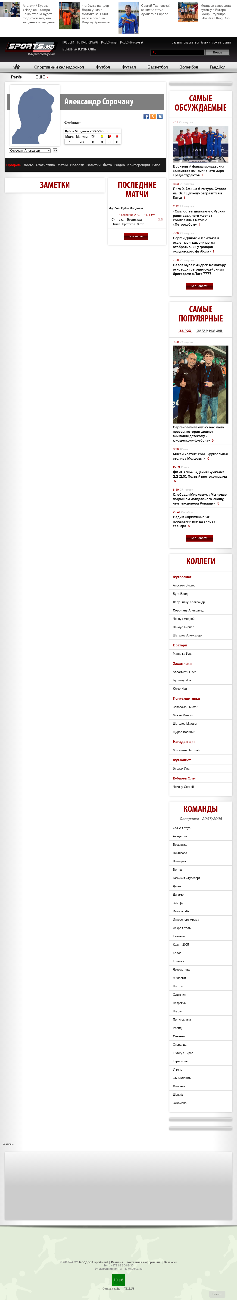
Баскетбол (157, 66)
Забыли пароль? (211, 42)
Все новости (199, 286)
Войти (227, 42)
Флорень (179, 1086)
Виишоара (180, 853)
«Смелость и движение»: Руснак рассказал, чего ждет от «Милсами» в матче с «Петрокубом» (199, 217)
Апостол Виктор (184, 585)
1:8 (160, 219)
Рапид (177, 1028)
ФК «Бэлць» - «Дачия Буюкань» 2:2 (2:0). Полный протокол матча (200, 476)
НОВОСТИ (68, 42)
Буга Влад (180, 593)
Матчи (62, 164)
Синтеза (117, 219)
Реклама (117, 1262)
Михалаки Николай (186, 750)
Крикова (178, 961)
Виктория (179, 861)
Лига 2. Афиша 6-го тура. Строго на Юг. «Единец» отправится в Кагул (199, 193)
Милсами (179, 978)
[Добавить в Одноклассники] (153, 116)
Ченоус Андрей (183, 618)
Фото (107, 164)
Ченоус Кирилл (183, 627)
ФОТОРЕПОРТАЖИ (88, 42)
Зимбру (178, 903)
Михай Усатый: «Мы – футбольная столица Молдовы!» (200, 456)
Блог (156, 164)
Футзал (129, 66)
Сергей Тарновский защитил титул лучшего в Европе (156, 10)
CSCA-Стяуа (181, 828)
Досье (29, 164)
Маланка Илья (183, 653)
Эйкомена (180, 1103)
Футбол (103, 66)
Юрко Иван (180, 688)
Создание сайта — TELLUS (118, 1288)
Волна (177, 869)
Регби (16, 76)
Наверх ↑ (217, 1294)
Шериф (178, 1094)
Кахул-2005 (181, 944)
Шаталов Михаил (185, 723)
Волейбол (188, 66)
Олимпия (179, 994)
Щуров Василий (184, 732)
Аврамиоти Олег (184, 672)
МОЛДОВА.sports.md (93, 1262)
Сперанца (179, 1044)
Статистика (45, 164)
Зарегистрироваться (185, 42)
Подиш (177, 1011)
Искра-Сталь (182, 928)
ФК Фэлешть (182, 1078)
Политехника (182, 1019)
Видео (119, 164)
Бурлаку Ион (182, 680)
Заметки (94, 164)
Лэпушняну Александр (189, 602)
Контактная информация (143, 1262)
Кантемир (179, 936)
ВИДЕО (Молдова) (131, 42)
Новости (77, 164)
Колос (177, 953)
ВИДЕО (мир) (109, 42)
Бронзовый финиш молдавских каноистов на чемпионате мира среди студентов (198, 170)
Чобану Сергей (183, 787)
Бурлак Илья (182, 768)
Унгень (177, 1069)
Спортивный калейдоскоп (59, 66)
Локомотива (181, 969)
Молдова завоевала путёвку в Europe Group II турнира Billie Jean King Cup (215, 12)
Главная (16, 67)
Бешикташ (134, 219)
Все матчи (136, 236)
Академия (180, 836)
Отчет (116, 224)
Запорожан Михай (185, 707)
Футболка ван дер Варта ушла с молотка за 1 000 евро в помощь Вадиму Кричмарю (96, 14)
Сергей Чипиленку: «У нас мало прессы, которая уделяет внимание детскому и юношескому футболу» (198, 433)
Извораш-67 (181, 911)
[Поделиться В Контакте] (160, 116)
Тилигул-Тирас (183, 1053)
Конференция (138, 164)
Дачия (177, 886)
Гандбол (217, 66)
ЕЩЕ (40, 76)
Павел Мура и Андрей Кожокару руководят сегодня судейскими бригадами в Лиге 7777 (199, 269)
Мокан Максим (183, 715)
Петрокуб (179, 1003)
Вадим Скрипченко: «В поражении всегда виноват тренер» (195, 521)
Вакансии (170, 1262)
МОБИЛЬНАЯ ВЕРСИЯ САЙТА (79, 49)
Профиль (13, 164)
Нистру (178, 986)
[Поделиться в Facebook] (146, 116)
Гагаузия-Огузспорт (186, 878)
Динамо (178, 894)
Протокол (128, 224)
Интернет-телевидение (43, 54)
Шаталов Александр (187, 635)
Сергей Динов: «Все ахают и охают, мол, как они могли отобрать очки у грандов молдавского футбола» (196, 244)
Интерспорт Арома (186, 919)
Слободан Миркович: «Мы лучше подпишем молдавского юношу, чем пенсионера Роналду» (200, 498)
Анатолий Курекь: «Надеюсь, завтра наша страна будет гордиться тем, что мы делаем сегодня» (39, 14)
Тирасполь (180, 1061)
